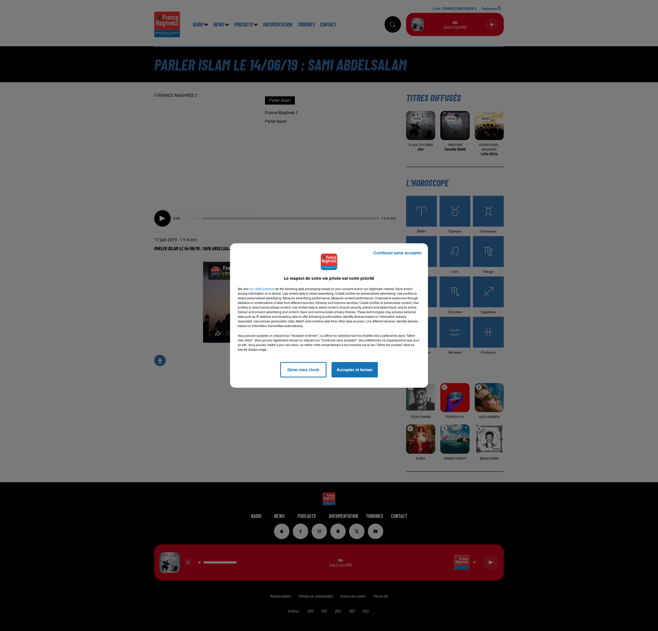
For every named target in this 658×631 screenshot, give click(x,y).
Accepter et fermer (355, 370)
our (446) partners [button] (262, 288)
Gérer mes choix (303, 370)
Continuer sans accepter (397, 253)
